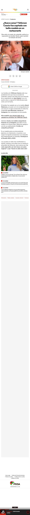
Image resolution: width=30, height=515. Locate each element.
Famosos (27, 198)
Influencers (3, 198)
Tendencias (13, 19)
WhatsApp (16, 76)
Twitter (13, 76)
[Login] (28, 9)
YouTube (15, 464)
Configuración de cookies (20, 476)
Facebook (10, 76)
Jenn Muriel (17, 98)
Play (28, 512)
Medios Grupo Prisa (15, 486)
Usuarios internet (19, 198)
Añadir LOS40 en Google (16, 86)
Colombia (3, 14)
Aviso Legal (7, 475)
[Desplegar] (15, 507)
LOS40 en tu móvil (15, 478)
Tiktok (9, 464)
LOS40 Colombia (15, 9)
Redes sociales (10, 198)
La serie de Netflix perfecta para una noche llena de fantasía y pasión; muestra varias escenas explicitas (14, 183)
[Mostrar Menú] (2, 10)
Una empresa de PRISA (15, 483)
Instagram (12, 464)
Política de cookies (9, 476)
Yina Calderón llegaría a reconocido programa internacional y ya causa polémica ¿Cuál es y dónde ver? (14, 191)
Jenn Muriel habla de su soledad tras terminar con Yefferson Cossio (14, 116)
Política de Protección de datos (18, 475)
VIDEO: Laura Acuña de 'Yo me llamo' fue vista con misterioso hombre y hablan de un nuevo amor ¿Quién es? (14, 176)
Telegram (19, 76)
